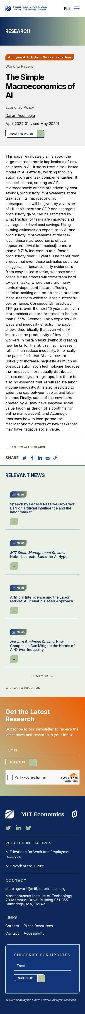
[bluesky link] (28, 827)
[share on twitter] (24, 458)
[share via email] (48, 458)
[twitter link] (8, 827)
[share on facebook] (32, 458)
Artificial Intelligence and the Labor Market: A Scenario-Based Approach (41, 599)
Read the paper (21, 133)
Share (12, 457)
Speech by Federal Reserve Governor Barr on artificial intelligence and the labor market (42, 508)
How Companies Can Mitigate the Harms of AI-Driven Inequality (42, 646)
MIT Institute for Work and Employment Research (38, 854)
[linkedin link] (18, 827)
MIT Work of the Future (24, 866)
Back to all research (28, 447)
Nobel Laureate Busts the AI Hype (39, 555)
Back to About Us (25, 687)
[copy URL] (55, 458)
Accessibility (34, 933)
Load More (40, 676)
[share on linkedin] (40, 458)
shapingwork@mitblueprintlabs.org (35, 888)
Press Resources (38, 926)
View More (9, 814)
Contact (12, 933)
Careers (12, 926)
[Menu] (77, 8)
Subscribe (17, 762)
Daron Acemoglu (20, 115)
